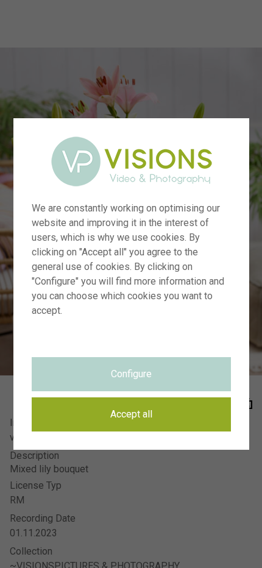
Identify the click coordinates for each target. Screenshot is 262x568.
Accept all (131, 414)
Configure (131, 374)
